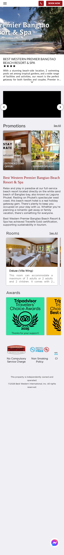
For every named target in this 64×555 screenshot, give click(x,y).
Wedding (8, 497)
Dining (6, 489)
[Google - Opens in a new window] (23, 439)
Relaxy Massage (11, 494)
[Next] (60, 107)
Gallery (7, 492)
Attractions (9, 505)
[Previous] (4, 107)
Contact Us (9, 510)
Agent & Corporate (13, 502)
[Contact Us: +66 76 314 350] (41, 3)
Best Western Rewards (15, 456)
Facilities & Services (13, 487)
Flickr (6, 508)
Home (6, 481)
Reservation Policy (13, 461)
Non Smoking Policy (13, 469)
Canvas (20, 530)
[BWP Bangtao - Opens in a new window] (6, 439)
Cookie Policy (10, 466)
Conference (9, 500)
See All (57, 125)
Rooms (7, 484)
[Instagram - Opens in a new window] (32, 439)
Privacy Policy (10, 463)
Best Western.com (13, 453)
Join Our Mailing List (14, 458)
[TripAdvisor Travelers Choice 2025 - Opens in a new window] (25, 316)
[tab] (32, 448)
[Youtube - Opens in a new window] (40, 439)
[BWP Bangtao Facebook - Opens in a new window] (15, 439)
